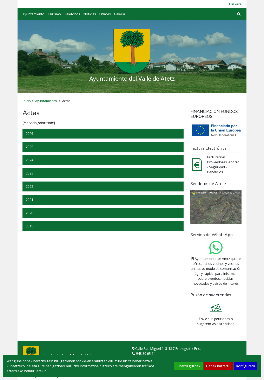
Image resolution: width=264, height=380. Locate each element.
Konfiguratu (245, 366)
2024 (29, 160)
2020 (29, 213)
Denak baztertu (218, 366)
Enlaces (105, 14)
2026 (29, 133)
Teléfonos (72, 14)
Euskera (235, 4)
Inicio (26, 101)
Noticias (89, 14)
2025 (29, 147)
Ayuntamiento (33, 14)
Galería (119, 14)
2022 (29, 186)
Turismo (54, 14)
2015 (29, 226)
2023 (29, 173)
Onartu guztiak (188, 366)
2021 (29, 199)
